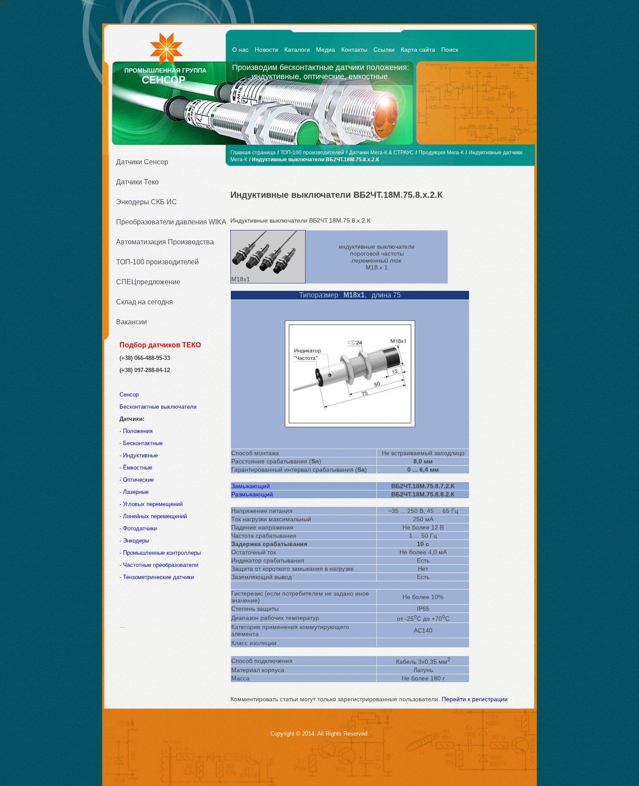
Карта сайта (418, 49)
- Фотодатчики (138, 528)
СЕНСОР (164, 80)
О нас (240, 49)
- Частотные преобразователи (159, 565)
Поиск (449, 49)
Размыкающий (252, 494)
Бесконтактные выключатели (158, 406)
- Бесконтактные (141, 443)
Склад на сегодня (144, 302)
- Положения (137, 431)
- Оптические (137, 479)
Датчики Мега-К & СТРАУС (381, 153)
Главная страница (253, 153)
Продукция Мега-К (441, 153)
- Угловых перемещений (151, 504)
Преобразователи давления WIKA (168, 222)
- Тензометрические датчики (157, 577)
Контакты (354, 49)
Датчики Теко (137, 182)
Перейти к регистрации (475, 699)
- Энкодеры (134, 540)
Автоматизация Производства (165, 242)
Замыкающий (250, 486)
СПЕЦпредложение (148, 282)
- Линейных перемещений (153, 516)
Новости (266, 49)
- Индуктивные (139, 455)
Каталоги (297, 49)
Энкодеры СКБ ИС (146, 202)
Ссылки (384, 49)
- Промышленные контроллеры (160, 553)
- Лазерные (134, 492)
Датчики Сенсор (142, 162)
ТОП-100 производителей (157, 262)
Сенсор (130, 394)
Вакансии (131, 322)
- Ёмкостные (136, 467)
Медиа (325, 49)
